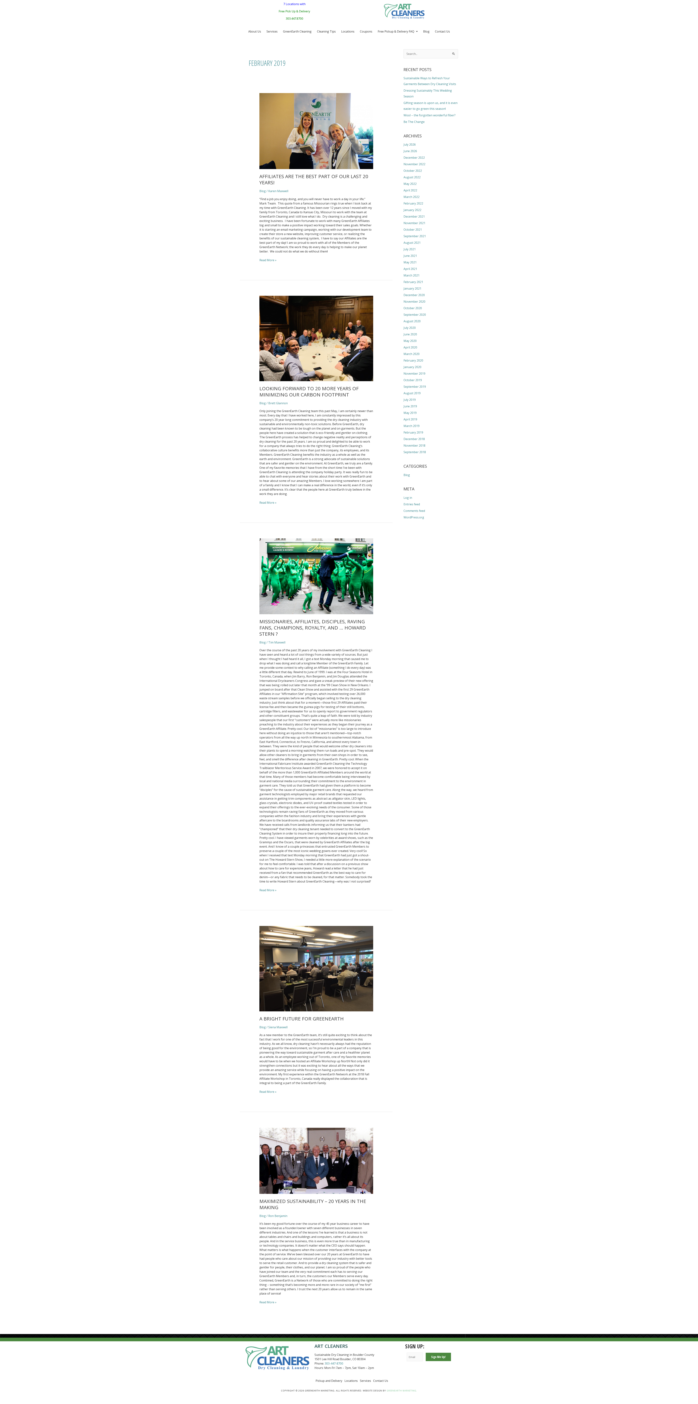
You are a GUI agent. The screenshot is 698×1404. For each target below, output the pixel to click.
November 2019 (414, 374)
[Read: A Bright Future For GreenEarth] (316, 968)
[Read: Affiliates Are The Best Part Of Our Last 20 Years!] (316, 131)
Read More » (267, 260)
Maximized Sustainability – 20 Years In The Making (312, 1204)
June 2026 (410, 151)
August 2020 (412, 321)
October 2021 (413, 230)
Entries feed (412, 504)
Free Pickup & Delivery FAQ (396, 31)
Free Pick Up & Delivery (294, 11)
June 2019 (410, 406)
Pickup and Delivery (329, 1381)
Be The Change (414, 122)
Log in (408, 498)
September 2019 (415, 387)
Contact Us (442, 31)
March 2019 (412, 426)
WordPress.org (414, 517)
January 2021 (412, 288)
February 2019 (413, 432)
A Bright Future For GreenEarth (301, 1018)
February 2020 (413, 360)
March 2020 (412, 354)
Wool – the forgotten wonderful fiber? (430, 115)
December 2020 (414, 295)
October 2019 (413, 380)
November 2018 (414, 446)
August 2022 (412, 177)
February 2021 (413, 282)
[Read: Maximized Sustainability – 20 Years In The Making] (316, 1161)
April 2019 (410, 419)
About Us (254, 31)
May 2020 (410, 341)
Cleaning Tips (326, 31)
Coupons (366, 31)
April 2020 (410, 347)
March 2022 (412, 197)
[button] (397, 31)
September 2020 (415, 315)
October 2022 (413, 171)
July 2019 (410, 400)
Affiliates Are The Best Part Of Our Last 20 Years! (313, 179)
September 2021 (415, 236)
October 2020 (413, 308)
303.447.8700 (294, 19)
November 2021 (414, 223)
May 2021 (410, 262)
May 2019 (410, 413)
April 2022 (410, 190)
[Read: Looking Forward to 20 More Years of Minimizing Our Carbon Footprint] (316, 338)
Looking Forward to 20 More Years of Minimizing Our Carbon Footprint (309, 391)
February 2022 (413, 203)
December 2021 (414, 216)
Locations (347, 31)
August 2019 (412, 393)
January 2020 (412, 367)
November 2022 (414, 164)
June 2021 (410, 256)
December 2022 (414, 158)
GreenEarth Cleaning (297, 31)
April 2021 (410, 269)
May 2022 (410, 184)
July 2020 (410, 328)
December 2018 (414, 439)
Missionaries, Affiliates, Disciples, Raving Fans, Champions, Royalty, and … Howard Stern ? (312, 627)
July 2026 (410, 145)
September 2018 (415, 452)
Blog (426, 31)
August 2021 (412, 243)
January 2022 (412, 210)
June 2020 (410, 334)
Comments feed (414, 511)
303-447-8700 (334, 1363)
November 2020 (414, 302)
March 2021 (412, 275)
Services (272, 31)
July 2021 (410, 249)
